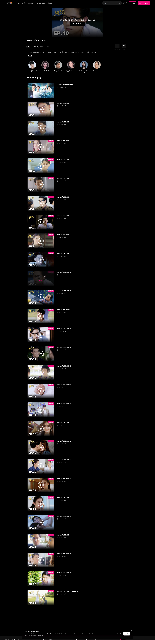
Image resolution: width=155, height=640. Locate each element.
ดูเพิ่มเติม (29, 56)
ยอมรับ (127, 634)
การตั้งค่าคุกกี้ (117, 634)
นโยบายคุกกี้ (39, 636)
